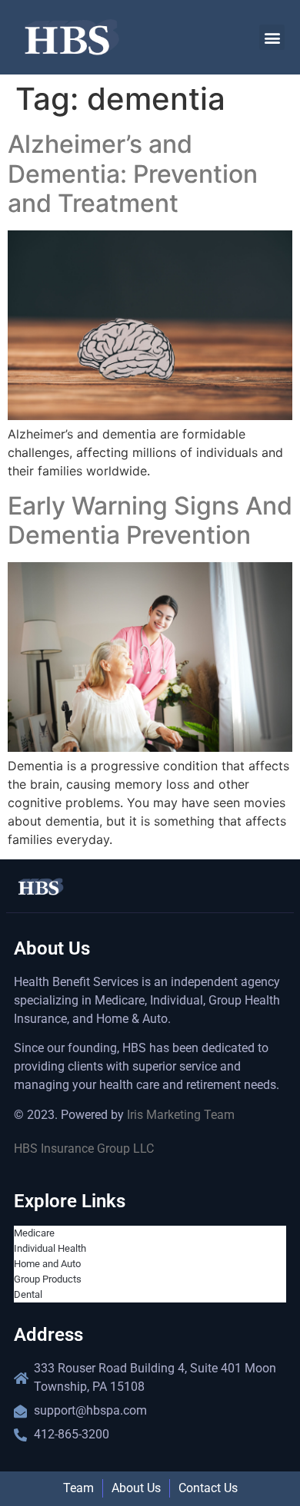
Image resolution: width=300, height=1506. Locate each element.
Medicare (34, 1233)
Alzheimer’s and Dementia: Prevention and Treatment (133, 173)
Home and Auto (47, 1263)
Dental (28, 1294)
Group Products (48, 1279)
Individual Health (50, 1248)
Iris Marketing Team (181, 1114)
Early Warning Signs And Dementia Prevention (150, 520)
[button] (272, 37)
